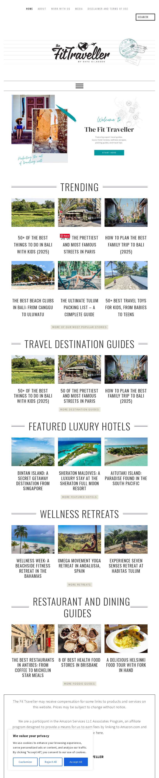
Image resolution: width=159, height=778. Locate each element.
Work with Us (60, 8)
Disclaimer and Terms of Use (108, 8)
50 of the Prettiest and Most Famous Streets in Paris (79, 244)
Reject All (51, 762)
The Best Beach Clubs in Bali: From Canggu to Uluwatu (33, 307)
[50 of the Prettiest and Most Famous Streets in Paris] (79, 369)
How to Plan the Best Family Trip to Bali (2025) (126, 244)
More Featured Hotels (79, 497)
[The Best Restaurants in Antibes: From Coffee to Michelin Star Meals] (32, 638)
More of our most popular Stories (79, 327)
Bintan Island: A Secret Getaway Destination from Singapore (33, 480)
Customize (25, 762)
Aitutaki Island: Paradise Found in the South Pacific (126, 478)
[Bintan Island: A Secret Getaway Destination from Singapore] (32, 452)
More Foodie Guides (79, 683)
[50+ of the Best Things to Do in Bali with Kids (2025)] (32, 369)
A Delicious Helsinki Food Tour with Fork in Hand (126, 665)
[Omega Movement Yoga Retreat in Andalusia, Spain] (79, 539)
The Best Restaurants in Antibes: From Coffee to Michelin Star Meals (33, 667)
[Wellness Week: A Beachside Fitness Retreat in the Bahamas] (32, 539)
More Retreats (79, 584)
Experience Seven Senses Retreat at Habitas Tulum (126, 565)
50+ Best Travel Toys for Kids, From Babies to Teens (126, 307)
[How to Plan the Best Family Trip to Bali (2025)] (126, 369)
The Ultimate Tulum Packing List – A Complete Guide (79, 307)
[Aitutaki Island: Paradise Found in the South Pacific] (126, 452)
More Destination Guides (79, 409)
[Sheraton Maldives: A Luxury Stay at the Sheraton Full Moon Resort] (79, 452)
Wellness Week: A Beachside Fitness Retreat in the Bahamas (33, 568)
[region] (50, 749)
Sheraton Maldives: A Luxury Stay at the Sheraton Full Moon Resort (79, 480)
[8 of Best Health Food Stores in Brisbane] (79, 638)
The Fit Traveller (79, 50)
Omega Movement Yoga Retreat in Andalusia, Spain (79, 565)
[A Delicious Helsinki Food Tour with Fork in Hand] (126, 638)
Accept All (76, 762)
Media (79, 8)
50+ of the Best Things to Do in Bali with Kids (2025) (33, 244)
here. (100, 732)
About (42, 8)
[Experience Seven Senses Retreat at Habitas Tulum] (126, 539)
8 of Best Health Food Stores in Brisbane (79, 662)
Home (29, 8)
